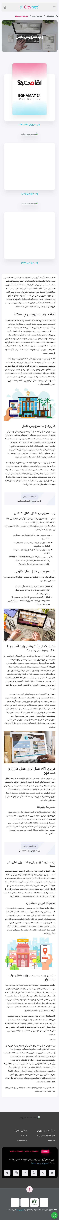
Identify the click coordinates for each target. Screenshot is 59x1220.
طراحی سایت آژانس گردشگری (29, 501)
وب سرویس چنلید (29, 193)
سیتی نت (50, 16)
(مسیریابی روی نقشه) (40, 1163)
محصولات (51, 1140)
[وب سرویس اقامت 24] (29, 89)
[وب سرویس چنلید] (29, 134)
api (43, 656)
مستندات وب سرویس (46, 1130)
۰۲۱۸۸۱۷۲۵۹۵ (32, 1151)
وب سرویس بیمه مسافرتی (29, 850)
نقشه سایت (22, 1140)
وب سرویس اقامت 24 (29, 124)
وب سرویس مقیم (29, 263)
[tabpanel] (30, 1162)
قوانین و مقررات (20, 1130)
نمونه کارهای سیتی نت (45, 1135)
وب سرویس (37, 16)
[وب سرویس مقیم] (29, 203)
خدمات (24, 1135)
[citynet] (29, 7)
